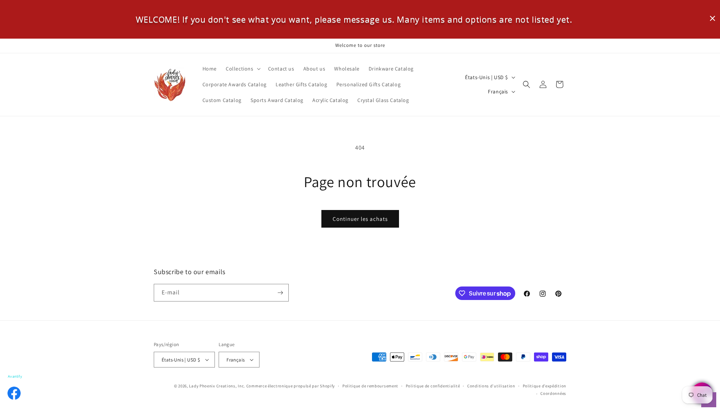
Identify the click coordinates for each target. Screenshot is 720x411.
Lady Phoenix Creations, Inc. (217, 385)
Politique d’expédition (544, 385)
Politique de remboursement (370, 385)
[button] (242, 68)
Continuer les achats (360, 218)
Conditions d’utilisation (491, 385)
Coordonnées (553, 393)
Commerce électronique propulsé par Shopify (290, 385)
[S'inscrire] (280, 293)
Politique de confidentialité (433, 385)
